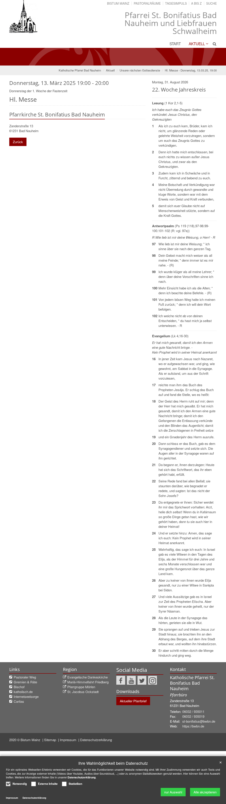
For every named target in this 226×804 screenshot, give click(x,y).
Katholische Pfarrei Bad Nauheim (80, 70)
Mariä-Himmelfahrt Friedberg (88, 682)
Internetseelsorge (26, 696)
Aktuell (197, 43)
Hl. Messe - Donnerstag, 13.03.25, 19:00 (191, 70)
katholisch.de (23, 691)
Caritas (19, 701)
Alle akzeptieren (205, 792)
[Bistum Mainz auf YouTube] (131, 680)
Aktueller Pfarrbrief (133, 701)
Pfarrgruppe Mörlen (81, 686)
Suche (211, 3)
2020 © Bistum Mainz (25, 739)
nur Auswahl (173, 792)
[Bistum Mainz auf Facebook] (120, 680)
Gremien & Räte (25, 682)
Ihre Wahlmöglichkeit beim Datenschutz (113, 763)
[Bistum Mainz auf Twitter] (141, 680)
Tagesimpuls (176, 3)
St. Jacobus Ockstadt (83, 691)
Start (175, 43)
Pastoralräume (147, 3)
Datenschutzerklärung (96, 739)
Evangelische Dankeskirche (87, 677)
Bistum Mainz (118, 3)
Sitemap (50, 739)
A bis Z (196, 3)
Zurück (18, 141)
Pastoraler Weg (25, 677)
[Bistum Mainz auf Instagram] (152, 680)
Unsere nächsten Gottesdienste (140, 70)
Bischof (19, 686)
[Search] (213, 43)
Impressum (68, 739)
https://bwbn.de (193, 726)
